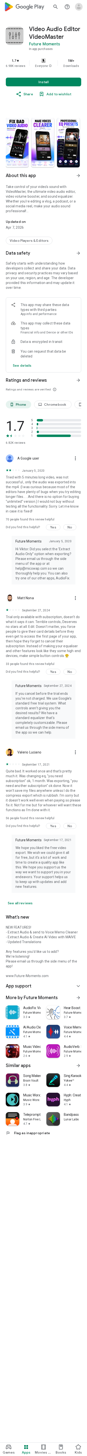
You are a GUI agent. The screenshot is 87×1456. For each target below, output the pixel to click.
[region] (43, 63)
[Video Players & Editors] (29, 240)
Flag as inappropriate (28, 1133)
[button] (50, 66)
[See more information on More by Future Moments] (78, 997)
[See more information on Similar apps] (78, 1065)
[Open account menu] (79, 7)
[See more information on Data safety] (78, 253)
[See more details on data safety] (22, 365)
